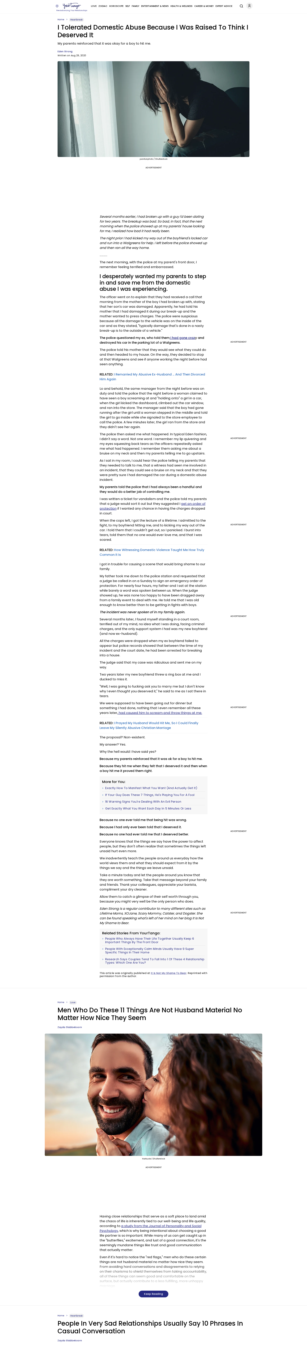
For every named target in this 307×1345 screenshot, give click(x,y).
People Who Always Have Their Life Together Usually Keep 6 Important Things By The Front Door (149, 940)
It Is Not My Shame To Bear (168, 973)
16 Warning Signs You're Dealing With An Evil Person (143, 801)
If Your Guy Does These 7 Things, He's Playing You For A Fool (150, 795)
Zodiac (102, 6)
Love (94, 6)
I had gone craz (182, 338)
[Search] (240, 5)
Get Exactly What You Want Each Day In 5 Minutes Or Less (148, 808)
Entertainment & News (155, 6)
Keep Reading (153, 1294)
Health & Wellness (181, 6)
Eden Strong (65, 51)
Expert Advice (224, 6)
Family (135, 6)
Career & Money (204, 6)
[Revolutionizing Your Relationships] (72, 6)
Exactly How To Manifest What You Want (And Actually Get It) (151, 788)
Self (127, 6)
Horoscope (116, 6)
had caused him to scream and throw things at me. (160, 713)
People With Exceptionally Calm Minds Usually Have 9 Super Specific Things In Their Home (149, 950)
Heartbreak (76, 19)
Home (61, 19)
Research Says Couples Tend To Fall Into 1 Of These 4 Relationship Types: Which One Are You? (155, 961)
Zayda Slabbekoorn (70, 1027)
